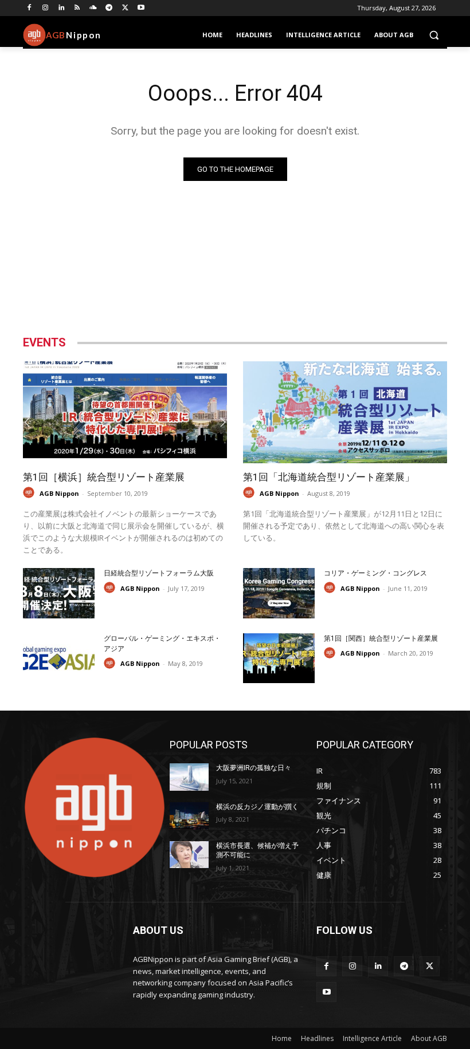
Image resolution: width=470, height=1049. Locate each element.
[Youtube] (141, 8)
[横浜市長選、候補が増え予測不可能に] (189, 855)
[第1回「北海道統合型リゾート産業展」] (345, 412)
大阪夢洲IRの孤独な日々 (253, 768)
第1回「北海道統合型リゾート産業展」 (328, 477)
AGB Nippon (59, 493)
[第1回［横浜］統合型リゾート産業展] (125, 412)
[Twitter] (125, 8)
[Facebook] (29, 8)
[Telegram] (109, 8)
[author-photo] (30, 493)
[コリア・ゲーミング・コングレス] (279, 593)
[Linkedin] (61, 8)
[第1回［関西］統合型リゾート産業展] (279, 658)
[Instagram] (45, 8)
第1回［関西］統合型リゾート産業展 (381, 638)
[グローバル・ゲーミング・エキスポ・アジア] (59, 658)
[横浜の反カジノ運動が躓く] (189, 816)
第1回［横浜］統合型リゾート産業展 (104, 477)
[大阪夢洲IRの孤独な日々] (189, 777)
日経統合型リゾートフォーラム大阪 (159, 573)
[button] (433, 35)
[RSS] (77, 8)
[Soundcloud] (93, 8)
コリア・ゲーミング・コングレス (375, 573)
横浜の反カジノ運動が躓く (257, 807)
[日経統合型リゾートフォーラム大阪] (59, 593)
